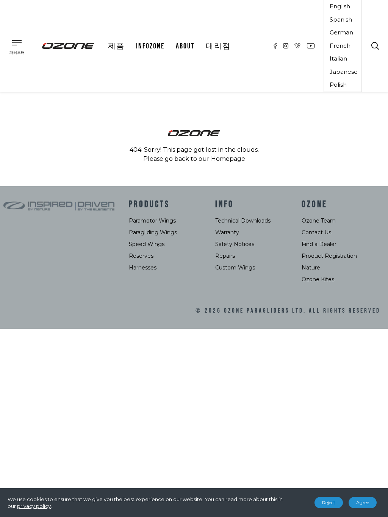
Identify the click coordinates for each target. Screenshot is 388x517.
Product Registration (329, 255)
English (340, 6)
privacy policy (34, 506)
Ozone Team (319, 220)
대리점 (218, 46)
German (341, 32)
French (340, 45)
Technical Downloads (243, 220)
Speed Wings (146, 244)
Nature (311, 267)
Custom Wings (235, 267)
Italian (338, 58)
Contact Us (316, 232)
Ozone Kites (318, 279)
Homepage (228, 158)
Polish (338, 84)
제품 (116, 46)
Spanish (341, 19)
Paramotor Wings (152, 220)
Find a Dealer (319, 244)
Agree (362, 502)
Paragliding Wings (153, 232)
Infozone (150, 46)
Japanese (344, 71)
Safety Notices (234, 244)
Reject (328, 502)
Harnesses (142, 267)
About (185, 46)
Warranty (227, 232)
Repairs (225, 255)
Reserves (141, 255)
